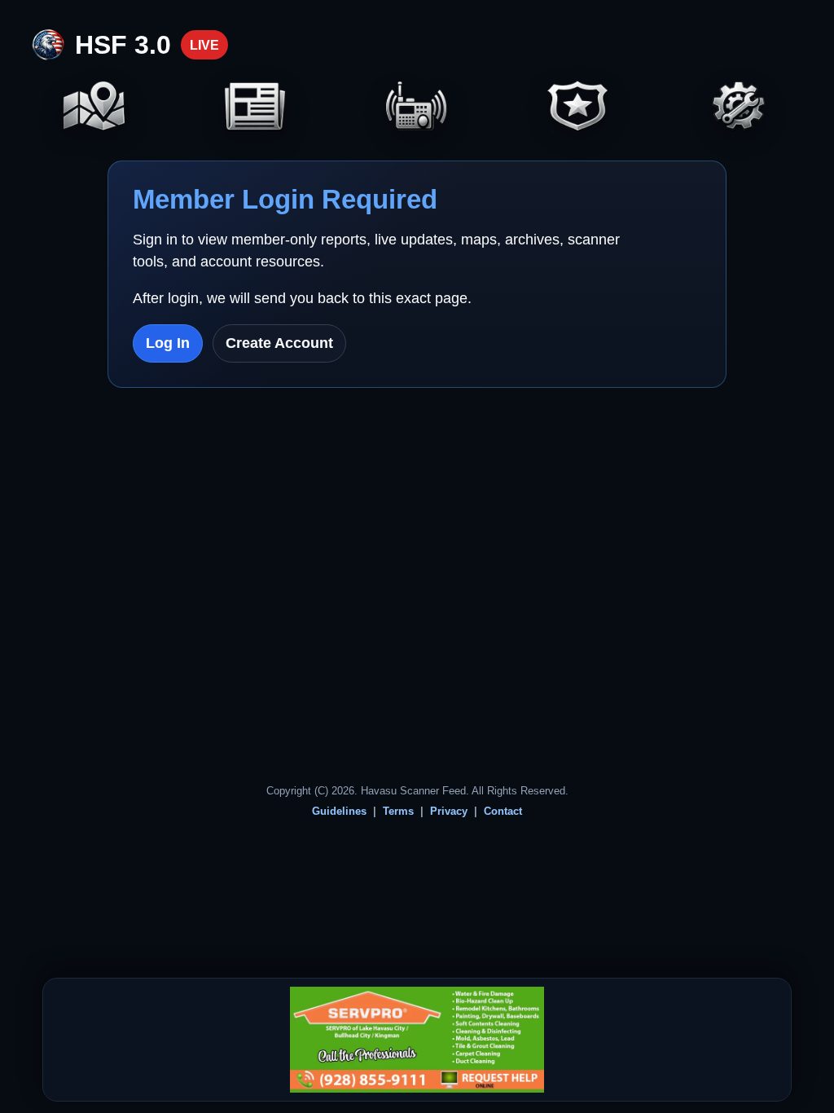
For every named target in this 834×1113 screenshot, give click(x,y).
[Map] (94, 108)
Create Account (279, 343)
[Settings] (739, 108)
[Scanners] (417, 108)
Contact (503, 811)
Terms (398, 811)
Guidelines (339, 811)
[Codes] (578, 108)
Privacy (448, 811)
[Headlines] (256, 108)
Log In (168, 343)
